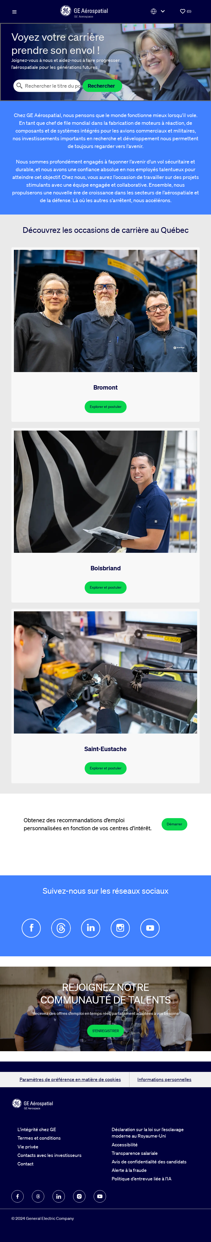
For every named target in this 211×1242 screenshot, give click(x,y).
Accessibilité (125, 1144)
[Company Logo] (84, 11)
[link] (105, 1031)
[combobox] (47, 85)
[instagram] (79, 1196)
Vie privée (27, 1146)
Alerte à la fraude (129, 1170)
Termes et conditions (39, 1138)
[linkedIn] (58, 1196)
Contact (25, 1163)
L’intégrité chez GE (36, 1129)
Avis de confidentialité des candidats (149, 1161)
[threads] (38, 1196)
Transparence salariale (135, 1153)
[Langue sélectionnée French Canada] (159, 11)
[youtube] (100, 1196)
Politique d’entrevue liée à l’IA (141, 1178)
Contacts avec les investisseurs (49, 1155)
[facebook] (17, 1196)
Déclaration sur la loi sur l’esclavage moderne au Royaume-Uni (148, 1132)
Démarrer (174, 824)
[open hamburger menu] (14, 11)
